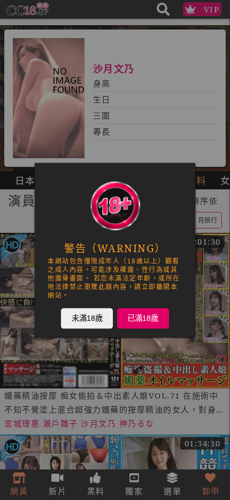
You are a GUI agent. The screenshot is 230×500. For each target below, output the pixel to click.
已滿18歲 (142, 318)
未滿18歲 (87, 318)
